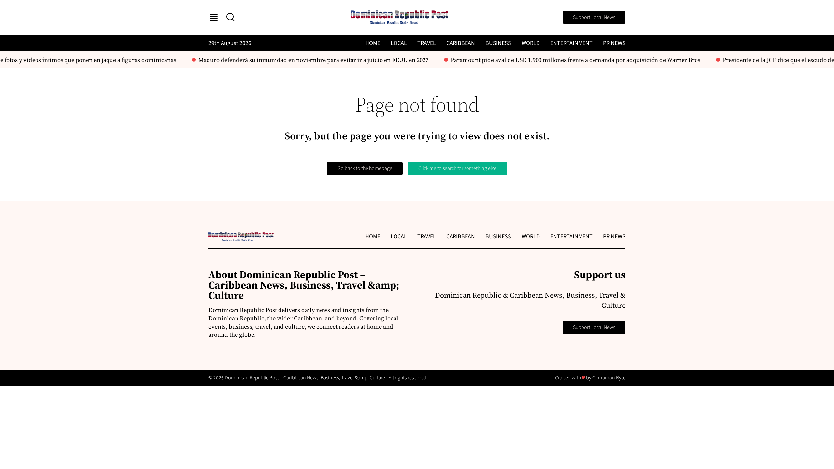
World (531, 43)
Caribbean (460, 43)
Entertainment (571, 43)
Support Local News (594, 17)
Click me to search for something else (457, 168)
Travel (426, 43)
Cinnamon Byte (609, 377)
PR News (614, 43)
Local (399, 43)
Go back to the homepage (365, 168)
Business (498, 43)
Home (372, 43)
